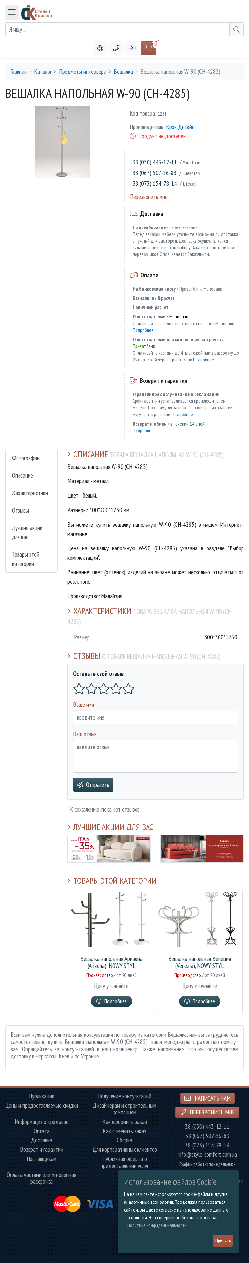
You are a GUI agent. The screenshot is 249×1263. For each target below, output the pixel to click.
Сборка (124, 1140)
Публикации (41, 1096)
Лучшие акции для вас (27, 532)
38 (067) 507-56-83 (155, 173)
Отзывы (20, 510)
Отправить (97, 785)
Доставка (41, 1140)
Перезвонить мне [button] (211, 1112)
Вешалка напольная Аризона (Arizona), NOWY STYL (111, 962)
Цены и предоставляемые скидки (41, 1105)
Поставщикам (41, 1159)
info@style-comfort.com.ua (207, 1154)
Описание (22, 475)
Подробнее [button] (115, 1001)
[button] (116, 48)
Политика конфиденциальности (157, 1225)
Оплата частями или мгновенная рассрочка (41, 1178)
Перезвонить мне (149, 197)
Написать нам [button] (212, 1098)
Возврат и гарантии (41, 1149)
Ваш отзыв (85, 734)
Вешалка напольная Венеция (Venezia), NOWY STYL (199, 962)
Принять (223, 1240)
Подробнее (143, 330)
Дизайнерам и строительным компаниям (124, 1109)
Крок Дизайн (180, 127)
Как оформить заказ (124, 1121)
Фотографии (26, 458)
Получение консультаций (124, 1096)
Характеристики (30, 493)
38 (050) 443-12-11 (155, 162)
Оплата (42, 1131)
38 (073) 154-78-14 (155, 183)
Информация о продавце (42, 1121)
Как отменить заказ (124, 1131)
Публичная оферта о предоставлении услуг (124, 1162)
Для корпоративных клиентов (124, 1149)
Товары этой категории (25, 559)
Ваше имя (83, 704)
